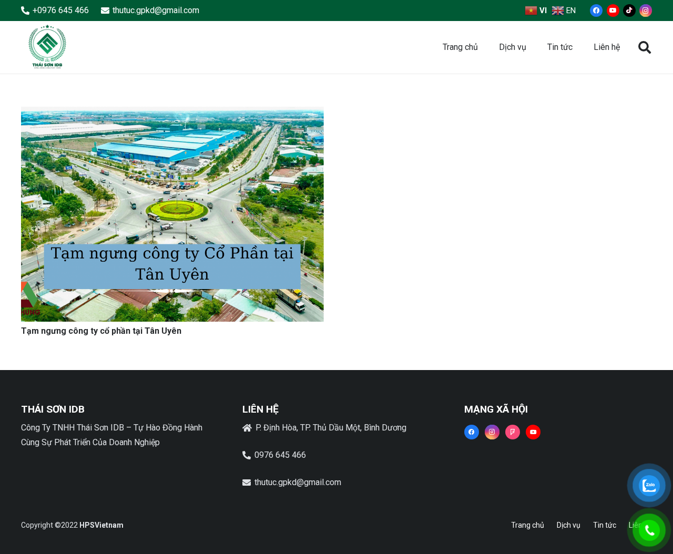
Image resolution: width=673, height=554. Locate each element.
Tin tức (604, 525)
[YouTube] (613, 10)
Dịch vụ (568, 525)
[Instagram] (645, 10)
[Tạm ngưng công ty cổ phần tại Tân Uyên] (172, 114)
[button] (644, 47)
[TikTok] (629, 10)
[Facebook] (596, 10)
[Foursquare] (512, 432)
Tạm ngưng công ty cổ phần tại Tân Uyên (101, 331)
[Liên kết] (47, 47)
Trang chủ (527, 525)
